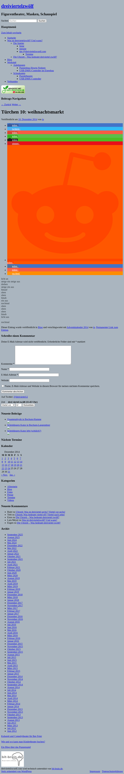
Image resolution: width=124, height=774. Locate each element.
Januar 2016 (13, 641)
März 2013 (12, 725)
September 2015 (15, 652)
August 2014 (13, 687)
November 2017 (15, 605)
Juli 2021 (11, 562)
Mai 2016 (11, 630)
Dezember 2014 (15, 676)
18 (12, 465)
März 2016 (12, 635)
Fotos (10, 492)
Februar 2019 (13, 589)
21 (21, 465)
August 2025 (13, 537)
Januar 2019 (13, 592)
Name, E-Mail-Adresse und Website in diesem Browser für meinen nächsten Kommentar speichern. (52, 386)
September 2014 (15, 684)
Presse (10, 494)
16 (6, 465)
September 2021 (15, 559)
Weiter (16, 104)
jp (43, 119)
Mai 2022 (11, 548)
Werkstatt (11, 62)
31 (9, 471)
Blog (9, 59)
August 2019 (13, 578)
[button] (12, 125)
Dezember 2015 (15, 643)
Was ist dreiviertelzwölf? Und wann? (24, 40)
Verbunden (12, 81)
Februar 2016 (13, 638)
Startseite (11, 38)
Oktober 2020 (14, 570)
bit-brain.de (57, 768)
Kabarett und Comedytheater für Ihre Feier (21, 736)
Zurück (6, 104)
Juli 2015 (11, 657)
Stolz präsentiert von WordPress (16, 771)
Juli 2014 (11, 690)
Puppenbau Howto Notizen (32, 68)
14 (21, 461)
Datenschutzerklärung (112, 771)
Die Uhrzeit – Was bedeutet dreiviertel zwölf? (35, 57)
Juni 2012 (12, 731)
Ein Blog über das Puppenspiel (16, 747)
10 (9, 461)
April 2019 (12, 583)
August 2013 (13, 720)
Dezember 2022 (15, 545)
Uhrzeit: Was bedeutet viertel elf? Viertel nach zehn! (40, 514)
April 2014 (12, 698)
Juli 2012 (11, 728)
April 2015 (12, 665)
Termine (29, 54)
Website (5, 380)
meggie (22, 48)
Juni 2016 (12, 627)
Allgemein (12, 486)
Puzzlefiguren (26, 76)
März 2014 (12, 701)
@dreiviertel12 (21, 397)
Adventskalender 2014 (77, 327)
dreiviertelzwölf (17, 6)
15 (3, 465)
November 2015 (15, 646)
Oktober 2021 (14, 556)
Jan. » (12, 475)
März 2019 (12, 586)
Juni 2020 (12, 573)
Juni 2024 (12, 540)
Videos (10, 500)
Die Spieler (18, 43)
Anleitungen (19, 65)
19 (15, 465)
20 (18, 465)
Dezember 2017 (15, 603)
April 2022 (12, 551)
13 (18, 461)
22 (3, 468)
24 (9, 468)
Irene (21, 46)
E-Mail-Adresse (9, 374)
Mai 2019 (11, 581)
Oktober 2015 (14, 649)
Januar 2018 (13, 600)
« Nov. (4, 475)
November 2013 (15, 712)
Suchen (4, 20)
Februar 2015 (13, 671)
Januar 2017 (13, 613)
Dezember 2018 (15, 594)
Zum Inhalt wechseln (11, 32)
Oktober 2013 (14, 714)
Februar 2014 (13, 703)
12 (15, 461)
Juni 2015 (12, 660)
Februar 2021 (13, 567)
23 (6, 468)
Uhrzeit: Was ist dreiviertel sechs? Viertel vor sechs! (40, 512)
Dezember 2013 (15, 709)
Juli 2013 (11, 723)
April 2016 (12, 633)
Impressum (95, 771)
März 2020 (12, 575)
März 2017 (12, 608)
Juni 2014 (12, 693)
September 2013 (15, 717)
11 (12, 461)
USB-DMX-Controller (30, 78)
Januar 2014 (13, 706)
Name (5, 369)
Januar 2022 (13, 553)
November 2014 (15, 679)
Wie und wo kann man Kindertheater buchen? (23, 741)
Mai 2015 (11, 663)
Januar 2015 (13, 673)
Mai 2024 (11, 543)
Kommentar (7, 364)
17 (9, 465)
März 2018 (12, 597)
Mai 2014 (11, 695)
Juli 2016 (11, 624)
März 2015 (12, 668)
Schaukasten (19, 73)
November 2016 (15, 619)
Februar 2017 (13, 611)
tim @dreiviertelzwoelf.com (32, 51)
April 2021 (12, 564)
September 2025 (15, 534)
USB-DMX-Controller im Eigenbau (36, 70)
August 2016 (13, 622)
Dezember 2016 (15, 616)
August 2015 (13, 654)
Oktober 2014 (14, 682)
